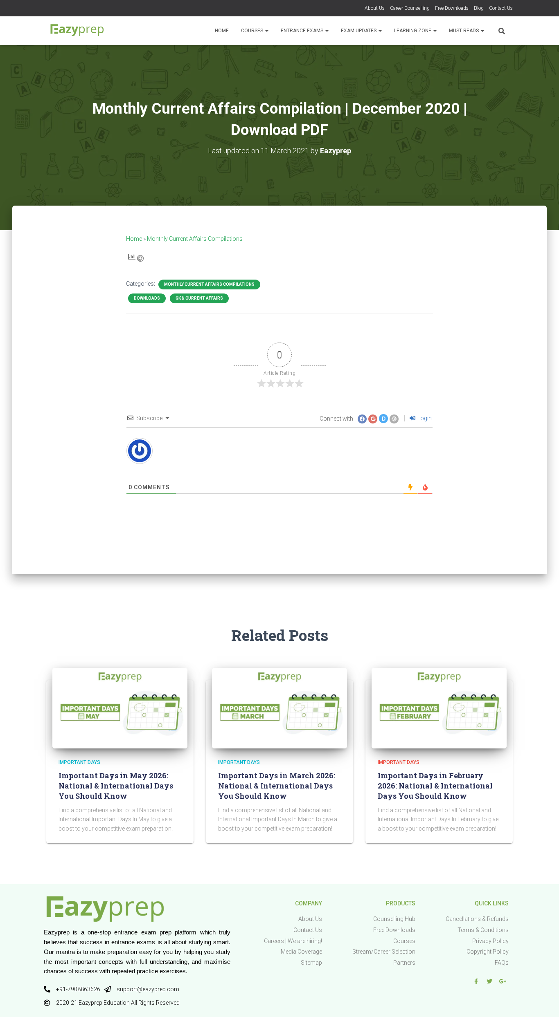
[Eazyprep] (77, 30)
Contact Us (501, 8)
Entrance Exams (303, 31)
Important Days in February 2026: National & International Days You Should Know (435, 786)
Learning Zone (413, 31)
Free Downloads (452, 8)
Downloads (147, 298)
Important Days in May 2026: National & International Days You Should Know (116, 786)
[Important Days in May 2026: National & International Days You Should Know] (119, 707)
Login (424, 418)
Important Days (79, 762)
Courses (252, 31)
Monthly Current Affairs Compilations (195, 238)
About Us (375, 8)
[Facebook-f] (476, 981)
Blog (479, 8)
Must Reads (464, 31)
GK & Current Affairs (199, 298)
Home (222, 31)
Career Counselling (410, 8)
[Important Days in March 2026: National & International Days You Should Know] (279, 707)
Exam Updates (359, 31)
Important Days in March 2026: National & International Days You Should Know (276, 786)
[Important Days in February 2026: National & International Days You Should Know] (439, 707)
